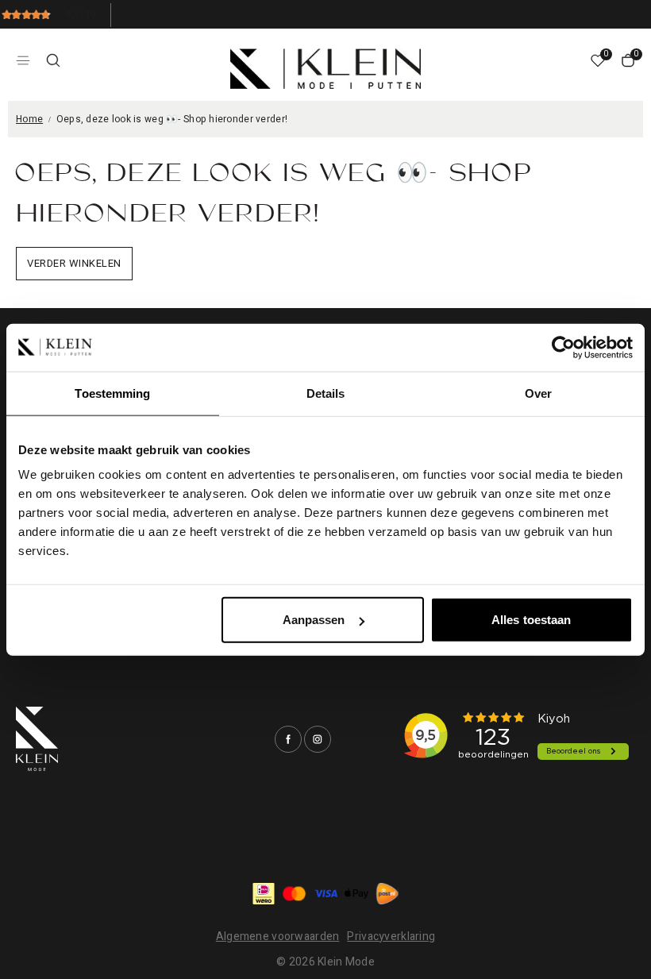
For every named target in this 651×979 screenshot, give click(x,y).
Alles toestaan (531, 619)
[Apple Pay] (356, 893)
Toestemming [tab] (112, 392)
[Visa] (325, 893)
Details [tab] (325, 392)
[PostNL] (387, 893)
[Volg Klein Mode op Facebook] (288, 739)
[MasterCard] (294, 893)
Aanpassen (314, 619)
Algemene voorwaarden (278, 936)
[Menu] (23, 60)
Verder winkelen (74, 263)
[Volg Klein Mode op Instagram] (317, 739)
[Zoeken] (53, 60)
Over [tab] (538, 392)
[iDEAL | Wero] (263, 893)
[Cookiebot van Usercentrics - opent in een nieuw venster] (563, 347)
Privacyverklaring (391, 936)
